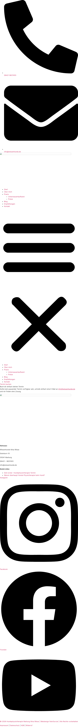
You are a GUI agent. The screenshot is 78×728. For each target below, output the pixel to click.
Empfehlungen (9, 204)
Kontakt (7, 206)
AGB (22, 725)
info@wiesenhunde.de (66, 389)
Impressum (4, 725)
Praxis (6, 194)
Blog (6, 201)
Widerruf (29, 725)
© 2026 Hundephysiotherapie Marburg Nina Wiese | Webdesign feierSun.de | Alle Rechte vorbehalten (39, 721)
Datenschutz (15, 725)
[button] (39, 286)
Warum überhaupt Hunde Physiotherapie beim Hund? (24, 475)
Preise (10, 199)
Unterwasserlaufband (16, 197)
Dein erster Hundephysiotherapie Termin (20, 473)
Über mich (8, 192)
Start (6, 189)
